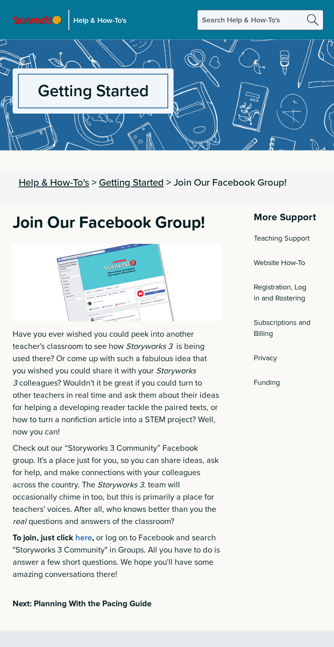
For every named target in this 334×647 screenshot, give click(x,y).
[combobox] (260, 20)
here (83, 537)
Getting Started (131, 182)
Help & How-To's (100, 20)
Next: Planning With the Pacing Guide (82, 603)
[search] (312, 19)
